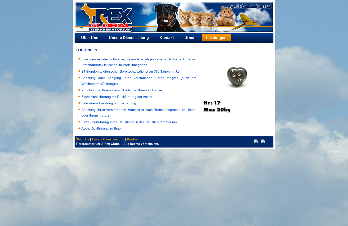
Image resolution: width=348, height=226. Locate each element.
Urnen (190, 38)
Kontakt (167, 38)
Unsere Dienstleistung (129, 38)
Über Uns (89, 38)
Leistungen (216, 38)
